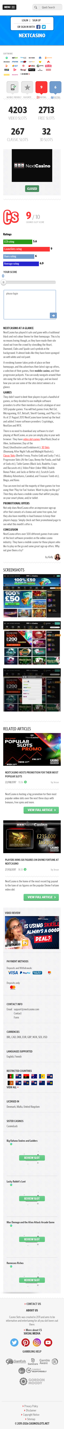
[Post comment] (53, 316)
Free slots (46, 112)
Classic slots (17, 134)
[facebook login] (38, 27)
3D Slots (45, 447)
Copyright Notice (31, 1414)
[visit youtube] (48, 1342)
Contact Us (33, 1304)
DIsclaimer (31, 1410)
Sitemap (31, 1419)
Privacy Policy (31, 1406)
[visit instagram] (37, 1342)
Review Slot (32, 1158)
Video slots (17, 112)
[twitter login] (44, 27)
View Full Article (40, 810)
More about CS (34, 1330)
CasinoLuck (12, 1126)
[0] (3, 282)
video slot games (31, 439)
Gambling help (32, 1351)
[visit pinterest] (26, 1342)
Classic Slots (9, 455)
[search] (35, 7)
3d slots (46, 134)
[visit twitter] (14, 1342)
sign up (36, 20)
